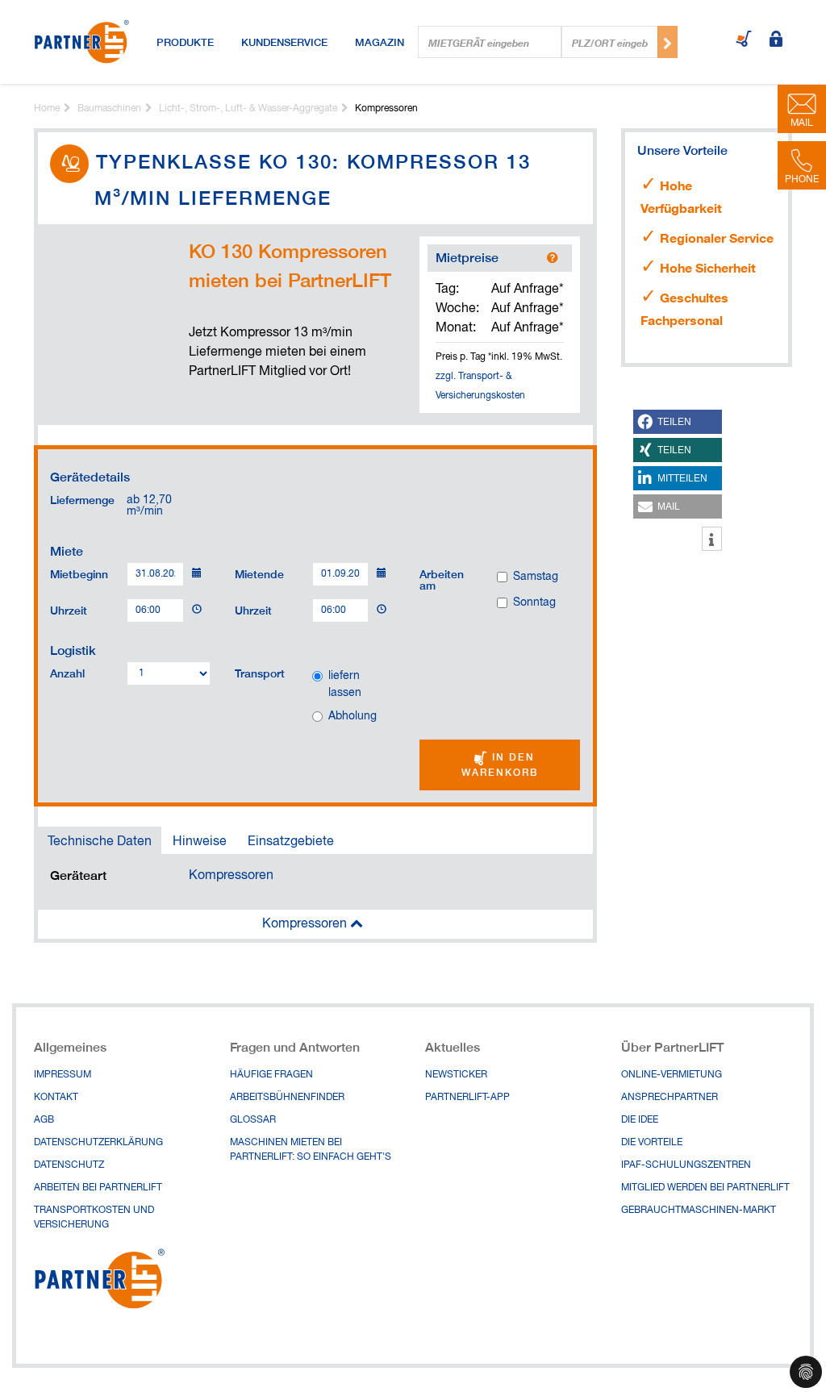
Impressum (62, 1075)
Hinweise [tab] (200, 842)
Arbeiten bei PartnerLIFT (98, 1188)
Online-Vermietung (671, 1075)
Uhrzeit (68, 609)
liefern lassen (344, 684)
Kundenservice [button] (284, 41)
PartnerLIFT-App (467, 1097)
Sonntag (534, 602)
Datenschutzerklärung (98, 1143)
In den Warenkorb (499, 764)
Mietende (259, 573)
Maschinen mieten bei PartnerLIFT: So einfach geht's (310, 1150)
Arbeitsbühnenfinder (287, 1097)
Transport (260, 672)
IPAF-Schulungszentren (686, 1165)
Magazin (379, 41)
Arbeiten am (441, 579)
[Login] (776, 40)
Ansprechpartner (669, 1097)
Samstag (535, 576)
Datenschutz (69, 1165)
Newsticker (456, 1075)
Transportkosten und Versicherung (94, 1218)
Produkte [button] (185, 41)
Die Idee (639, 1120)
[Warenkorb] (744, 40)
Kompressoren (231, 875)
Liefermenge (82, 499)
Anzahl (67, 672)
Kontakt (56, 1097)
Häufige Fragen (271, 1075)
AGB (44, 1120)
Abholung (352, 716)
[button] (677, 422)
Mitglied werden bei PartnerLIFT (705, 1188)
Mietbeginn (79, 573)
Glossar (253, 1120)
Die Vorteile (651, 1143)
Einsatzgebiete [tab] (291, 842)
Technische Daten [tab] (100, 842)
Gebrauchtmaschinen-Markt (698, 1210)
